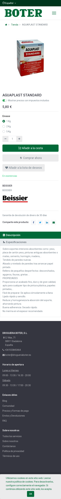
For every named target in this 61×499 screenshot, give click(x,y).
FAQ (4, 420)
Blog (4, 401)
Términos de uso (11, 456)
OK (30, 494)
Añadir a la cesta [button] (32, 148)
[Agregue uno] (19, 139)
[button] (9, 3)
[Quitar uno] (5, 139)
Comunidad (8, 406)
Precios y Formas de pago (15, 410)
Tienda (14, 24)
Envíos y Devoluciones (13, 415)
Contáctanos (9, 446)
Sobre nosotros (10, 441)
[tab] (30, 235)
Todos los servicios (12, 436)
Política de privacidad (13, 451)
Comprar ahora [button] (32, 158)
